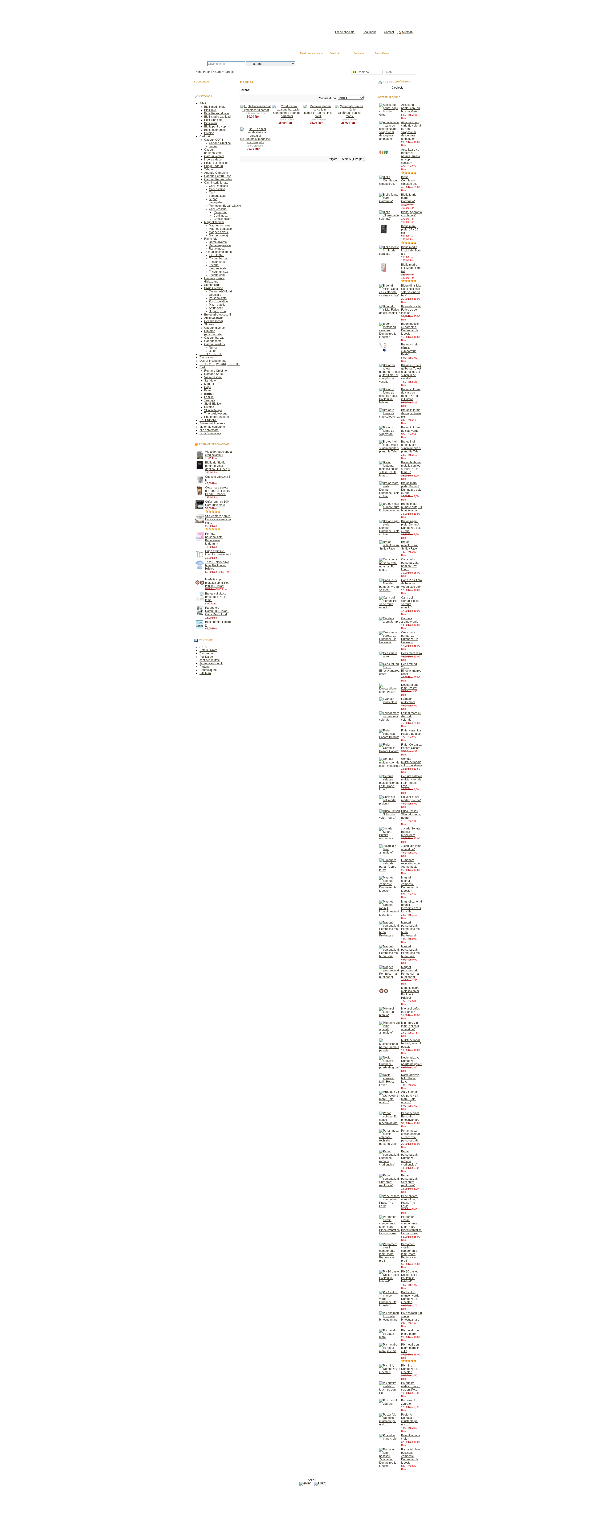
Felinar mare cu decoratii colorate (411, 716)
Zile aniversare (209, 430)
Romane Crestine (215, 370)
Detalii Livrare (208, 650)
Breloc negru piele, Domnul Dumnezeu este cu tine (411, 526)
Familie (209, 397)
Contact (389, 32)
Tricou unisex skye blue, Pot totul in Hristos (217, 565)
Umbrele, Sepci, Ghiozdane (214, 280)
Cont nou (359, 53)
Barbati (229, 72)
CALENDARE (208, 420)
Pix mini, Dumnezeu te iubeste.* (409, 1369)
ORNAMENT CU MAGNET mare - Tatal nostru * (409, 1097)
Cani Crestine (218, 209)
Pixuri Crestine (213, 288)
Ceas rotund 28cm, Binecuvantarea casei (411, 669)
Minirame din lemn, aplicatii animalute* (410, 1026)
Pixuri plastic (217, 304)
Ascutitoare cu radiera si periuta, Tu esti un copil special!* (410, 156)
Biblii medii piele (214, 106)
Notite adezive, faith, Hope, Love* (410, 1078)
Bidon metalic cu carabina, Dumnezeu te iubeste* (410, 328)
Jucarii (213, 146)
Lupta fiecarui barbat (255, 110)
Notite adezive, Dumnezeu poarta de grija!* (411, 1061)
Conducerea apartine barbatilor (287, 114)
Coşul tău (335, 53)
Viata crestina (213, 377)
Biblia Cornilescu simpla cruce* (410, 180)
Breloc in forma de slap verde (410, 429)
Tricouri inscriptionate (218, 252)
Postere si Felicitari (216, 162)
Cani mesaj (221, 215)
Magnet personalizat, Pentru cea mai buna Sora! (410, 951)
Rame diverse (218, 242)
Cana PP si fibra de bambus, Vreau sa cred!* (411, 583)
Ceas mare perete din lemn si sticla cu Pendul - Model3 (217, 491)
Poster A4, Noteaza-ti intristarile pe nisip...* (409, 1419)
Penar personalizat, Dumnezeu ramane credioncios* (409, 1158)
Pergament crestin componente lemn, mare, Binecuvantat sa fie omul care (411, 1225)
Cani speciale (222, 219)
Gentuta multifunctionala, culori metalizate (411, 762)
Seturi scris (216, 308)
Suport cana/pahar (216, 200)
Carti (218, 72)
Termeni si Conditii (211, 663)
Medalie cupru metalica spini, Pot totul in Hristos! (216, 583)
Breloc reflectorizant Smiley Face (409, 545)
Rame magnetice (220, 245)
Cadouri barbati (214, 337)
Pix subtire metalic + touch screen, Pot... (410, 1386)
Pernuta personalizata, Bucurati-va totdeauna (214, 538)
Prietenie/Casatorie (216, 417)
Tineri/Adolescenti (215, 413)
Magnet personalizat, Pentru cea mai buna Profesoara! (410, 929)
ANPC (204, 647)
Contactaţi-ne (208, 670)
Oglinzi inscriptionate (213, 360)
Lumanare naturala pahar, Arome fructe (410, 863)
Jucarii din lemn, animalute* (411, 847)
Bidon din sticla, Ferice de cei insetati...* (411, 310)
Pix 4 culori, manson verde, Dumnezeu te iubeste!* (410, 1297)
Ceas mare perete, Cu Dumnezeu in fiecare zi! (409, 637)
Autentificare (382, 53)
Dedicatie (215, 294)
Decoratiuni (207, 357)
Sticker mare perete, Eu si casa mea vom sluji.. (218, 519)
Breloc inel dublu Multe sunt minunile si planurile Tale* (411, 446)
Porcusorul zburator (408, 1402)
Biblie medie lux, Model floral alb (411, 250)
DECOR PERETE (211, 354)
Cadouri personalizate (213, 151)
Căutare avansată (320, 64)
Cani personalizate (217, 194)
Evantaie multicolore (408, 700)
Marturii (209, 384)
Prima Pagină (405, 53)
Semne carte (212, 285)
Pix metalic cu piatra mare (410, 1332)
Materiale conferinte (212, 426)
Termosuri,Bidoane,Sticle (225, 205)
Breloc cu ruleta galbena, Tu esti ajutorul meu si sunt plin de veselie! (411, 372)
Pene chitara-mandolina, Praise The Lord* (409, 1201)
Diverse (209, 133)
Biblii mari (210, 123)
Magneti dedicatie (220, 228)
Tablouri (209, 169)
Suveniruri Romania (212, 423)
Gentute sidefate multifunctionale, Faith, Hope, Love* (411, 781)
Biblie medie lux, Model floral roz (411, 268)
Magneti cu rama (219, 225)
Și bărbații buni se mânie (349, 114)
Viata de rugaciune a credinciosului (218, 453)
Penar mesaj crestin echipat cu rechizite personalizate (410, 1135)
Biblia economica (215, 129)
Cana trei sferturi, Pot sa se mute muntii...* (410, 602)
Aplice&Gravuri (214, 318)
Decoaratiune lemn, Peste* (410, 686)
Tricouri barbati (218, 258)
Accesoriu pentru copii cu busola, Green (410, 108)
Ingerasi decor (213, 159)
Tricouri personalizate (217, 266)
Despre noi (207, 653)
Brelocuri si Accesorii (217, 314)
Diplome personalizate (213, 332)
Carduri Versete (214, 156)
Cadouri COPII (213, 139)
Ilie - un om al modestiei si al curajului (255, 140)
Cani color (220, 212)
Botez (212, 351)
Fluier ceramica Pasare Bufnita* (411, 732)
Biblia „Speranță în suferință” (411, 213)
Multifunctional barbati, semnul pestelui (411, 1043)
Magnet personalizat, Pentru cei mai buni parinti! (410, 972)
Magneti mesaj (218, 235)
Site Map (205, 673)
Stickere (209, 324)
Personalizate (218, 298)
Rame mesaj (217, 248)
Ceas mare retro (411, 653)
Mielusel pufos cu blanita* (410, 1010)
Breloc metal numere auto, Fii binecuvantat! (411, 507)
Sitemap (407, 32)
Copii (207, 387)
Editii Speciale (213, 120)
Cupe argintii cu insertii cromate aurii (218, 553)
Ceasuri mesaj (213, 321)
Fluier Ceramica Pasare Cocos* (411, 746)
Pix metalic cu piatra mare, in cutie (410, 1348)
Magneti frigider (214, 222)
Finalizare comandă (311, 53)
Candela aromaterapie (409, 620)
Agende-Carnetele (216, 172)
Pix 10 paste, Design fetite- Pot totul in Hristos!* (409, 1276)
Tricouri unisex (218, 271)
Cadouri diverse (214, 327)
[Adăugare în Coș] (218, 458)
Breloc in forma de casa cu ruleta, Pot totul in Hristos (410, 394)
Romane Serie (213, 374)
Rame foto (210, 238)
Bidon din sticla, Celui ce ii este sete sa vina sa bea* (411, 290)
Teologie (209, 400)
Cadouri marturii (214, 344)
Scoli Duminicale (210, 433)
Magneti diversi (218, 232)
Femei (208, 390)
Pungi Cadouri (213, 166)
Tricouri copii (217, 275)
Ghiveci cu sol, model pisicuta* (411, 798)
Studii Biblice (212, 403)
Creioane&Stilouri (220, 291)
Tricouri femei (217, 261)
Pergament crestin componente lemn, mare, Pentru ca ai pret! (409, 1252)
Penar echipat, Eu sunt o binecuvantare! (410, 1116)
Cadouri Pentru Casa (217, 176)
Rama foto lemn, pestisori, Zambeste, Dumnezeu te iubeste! (411, 1456)
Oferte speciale (344, 32)
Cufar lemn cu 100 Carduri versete (217, 503)
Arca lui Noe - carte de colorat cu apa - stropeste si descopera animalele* (411, 130)
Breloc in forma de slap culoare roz (411, 413)
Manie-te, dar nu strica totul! (318, 114)
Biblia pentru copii (215, 126)
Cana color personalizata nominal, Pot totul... (410, 564)
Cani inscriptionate (216, 182)
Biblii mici (210, 110)
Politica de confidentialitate (210, 658)
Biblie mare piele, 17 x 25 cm (409, 229)
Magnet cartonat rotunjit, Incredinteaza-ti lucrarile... (411, 906)
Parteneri (205, 666)
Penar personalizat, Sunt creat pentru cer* (409, 1180)
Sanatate (210, 380)
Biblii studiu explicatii (217, 116)
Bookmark (369, 32)
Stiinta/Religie (213, 410)
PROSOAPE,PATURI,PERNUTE (220, 364)
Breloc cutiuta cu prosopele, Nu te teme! (215, 597)
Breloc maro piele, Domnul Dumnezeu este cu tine (411, 488)
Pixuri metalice (218, 301)
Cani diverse (217, 189)
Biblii (203, 103)
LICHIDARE (216, 255)
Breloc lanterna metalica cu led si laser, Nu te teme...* (411, 467)
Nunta (213, 347)
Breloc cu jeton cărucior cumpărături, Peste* (410, 349)
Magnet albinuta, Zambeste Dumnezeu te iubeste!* (409, 884)
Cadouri (205, 136)
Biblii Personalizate (216, 113)
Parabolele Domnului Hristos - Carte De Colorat (217, 611)
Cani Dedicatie (218, 186)
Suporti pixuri (217, 311)
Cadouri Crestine (220, 143)
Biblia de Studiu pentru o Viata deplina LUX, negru (217, 466)
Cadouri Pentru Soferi (218, 179)
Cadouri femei (213, 341)
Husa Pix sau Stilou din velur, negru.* (411, 814)
